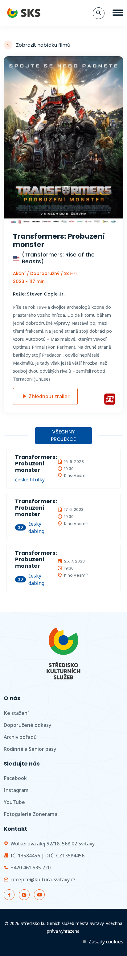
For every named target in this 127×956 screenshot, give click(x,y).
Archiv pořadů (20, 737)
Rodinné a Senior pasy (30, 749)
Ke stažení (16, 713)
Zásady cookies (105, 941)
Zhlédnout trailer (49, 396)
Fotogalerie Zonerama (30, 814)
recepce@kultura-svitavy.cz (43, 879)
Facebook (15, 778)
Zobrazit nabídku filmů (43, 45)
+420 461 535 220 (30, 867)
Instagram (16, 790)
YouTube (14, 802)
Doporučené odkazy (27, 725)
